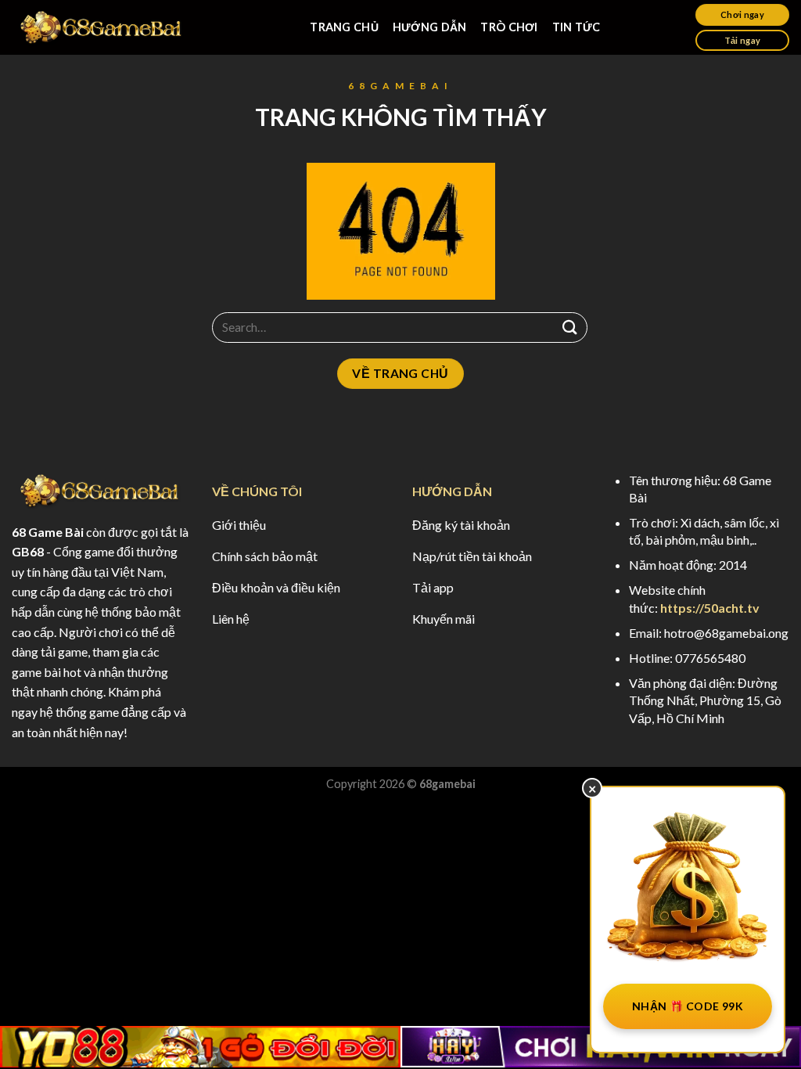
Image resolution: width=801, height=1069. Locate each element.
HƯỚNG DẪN (430, 27)
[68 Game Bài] (102, 27)
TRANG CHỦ (344, 27)
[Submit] (570, 327)
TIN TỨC (576, 27)
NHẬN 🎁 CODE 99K (687, 1006)
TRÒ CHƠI (508, 27)
